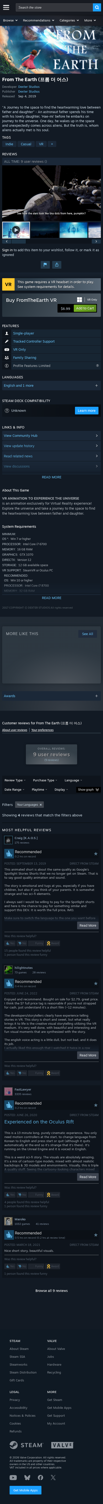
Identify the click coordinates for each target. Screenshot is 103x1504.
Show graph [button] (86, 789)
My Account (56, 1423)
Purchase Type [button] (43, 780)
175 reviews (22, 842)
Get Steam (54, 1400)
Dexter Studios (29, 87)
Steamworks (18, 1364)
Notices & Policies (22, 1415)
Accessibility (18, 1408)
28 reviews (39, 972)
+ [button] (52, 144)
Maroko (20, 1219)
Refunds (16, 1431)
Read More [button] (88, 925)
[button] (11, 20)
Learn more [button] (87, 410)
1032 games (22, 1224)
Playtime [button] (38, 789)
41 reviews (42, 1224)
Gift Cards (17, 1380)
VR (41, 144)
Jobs (50, 1356)
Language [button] (72, 780)
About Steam (19, 1349)
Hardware (54, 1364)
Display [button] (60, 789)
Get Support (56, 1415)
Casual (26, 144)
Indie (9, 144)
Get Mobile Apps (25, 1490)
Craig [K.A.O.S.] (26, 838)
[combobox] (54, 7)
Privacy (15, 1400)
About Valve (56, 1349)
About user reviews (14, 730)
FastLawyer (23, 1089)
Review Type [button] (14, 780)
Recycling (54, 1372)
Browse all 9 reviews (51, 1291)
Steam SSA (17, 1356)
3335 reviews (23, 1094)
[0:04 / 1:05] (51, 193)
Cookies (15, 1423)
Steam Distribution (23, 1372)
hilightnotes (24, 968)
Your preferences (42, 730)
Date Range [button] (13, 789)
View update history (19, 446)
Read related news (18, 456)
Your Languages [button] (27, 804)
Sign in (7, 250)
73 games (21, 972)
